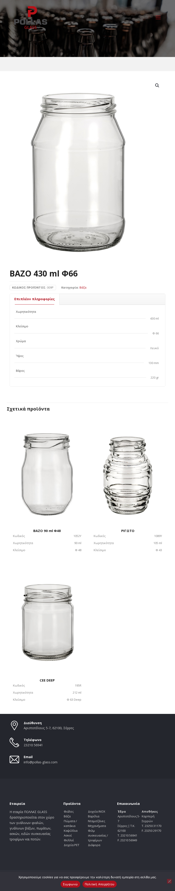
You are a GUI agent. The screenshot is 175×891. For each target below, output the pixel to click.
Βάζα (83, 287)
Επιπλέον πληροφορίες (34, 299)
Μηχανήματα (97, 826)
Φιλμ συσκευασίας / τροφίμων (98, 835)
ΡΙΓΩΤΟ (127, 530)
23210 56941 (33, 745)
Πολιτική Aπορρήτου (100, 884)
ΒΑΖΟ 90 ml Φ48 (47, 530)
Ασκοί (68, 835)
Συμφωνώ (70, 884)
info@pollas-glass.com (40, 762)
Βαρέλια (93, 816)
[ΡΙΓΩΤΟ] (128, 468)
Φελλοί (69, 840)
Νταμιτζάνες (96, 821)
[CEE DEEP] (47, 617)
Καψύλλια (70, 831)
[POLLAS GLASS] (30, 17)
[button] (157, 85)
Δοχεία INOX (96, 811)
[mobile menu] (158, 17)
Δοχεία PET (71, 845)
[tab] (34, 299)
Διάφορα (94, 845)
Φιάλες (69, 811)
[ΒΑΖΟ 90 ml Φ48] (47, 468)
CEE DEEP (47, 680)
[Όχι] (169, 881)
